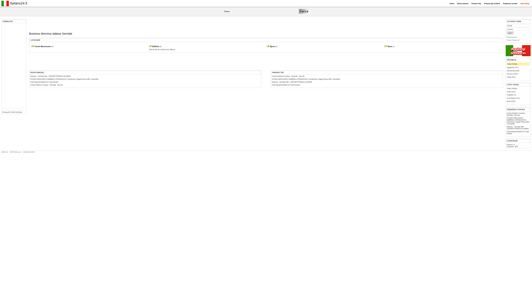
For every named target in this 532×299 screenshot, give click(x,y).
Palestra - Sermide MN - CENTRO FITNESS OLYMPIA (518, 128)
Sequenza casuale (510, 4)
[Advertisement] (13, 65)
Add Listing (524, 4)
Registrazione (512, 37)
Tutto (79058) (512, 64)
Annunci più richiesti (492, 4)
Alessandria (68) (513, 71)
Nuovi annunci (462, 4)
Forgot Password (513, 40)
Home (452, 4)
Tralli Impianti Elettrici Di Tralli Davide (518, 133)
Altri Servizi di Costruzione (159, 50)
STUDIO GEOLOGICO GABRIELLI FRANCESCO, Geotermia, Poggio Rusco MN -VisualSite (518, 121)
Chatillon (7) (511, 95)
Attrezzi (172, 50)
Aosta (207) (511, 92)
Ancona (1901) (512, 74)
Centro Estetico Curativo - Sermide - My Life (516, 114)
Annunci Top (476, 4)
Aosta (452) (511, 77)
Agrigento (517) (513, 68)
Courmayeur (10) (513, 98)
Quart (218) (511, 101)
